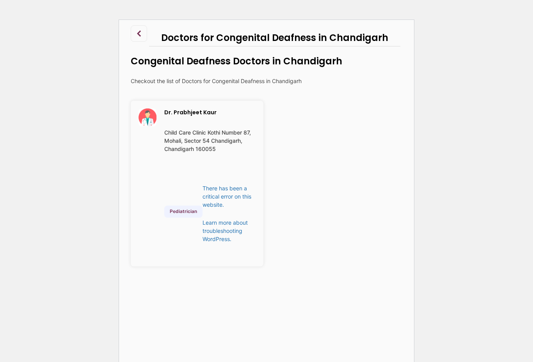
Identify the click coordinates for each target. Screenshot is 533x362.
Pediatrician (183, 211)
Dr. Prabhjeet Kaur (190, 112)
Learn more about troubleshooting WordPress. (225, 230)
